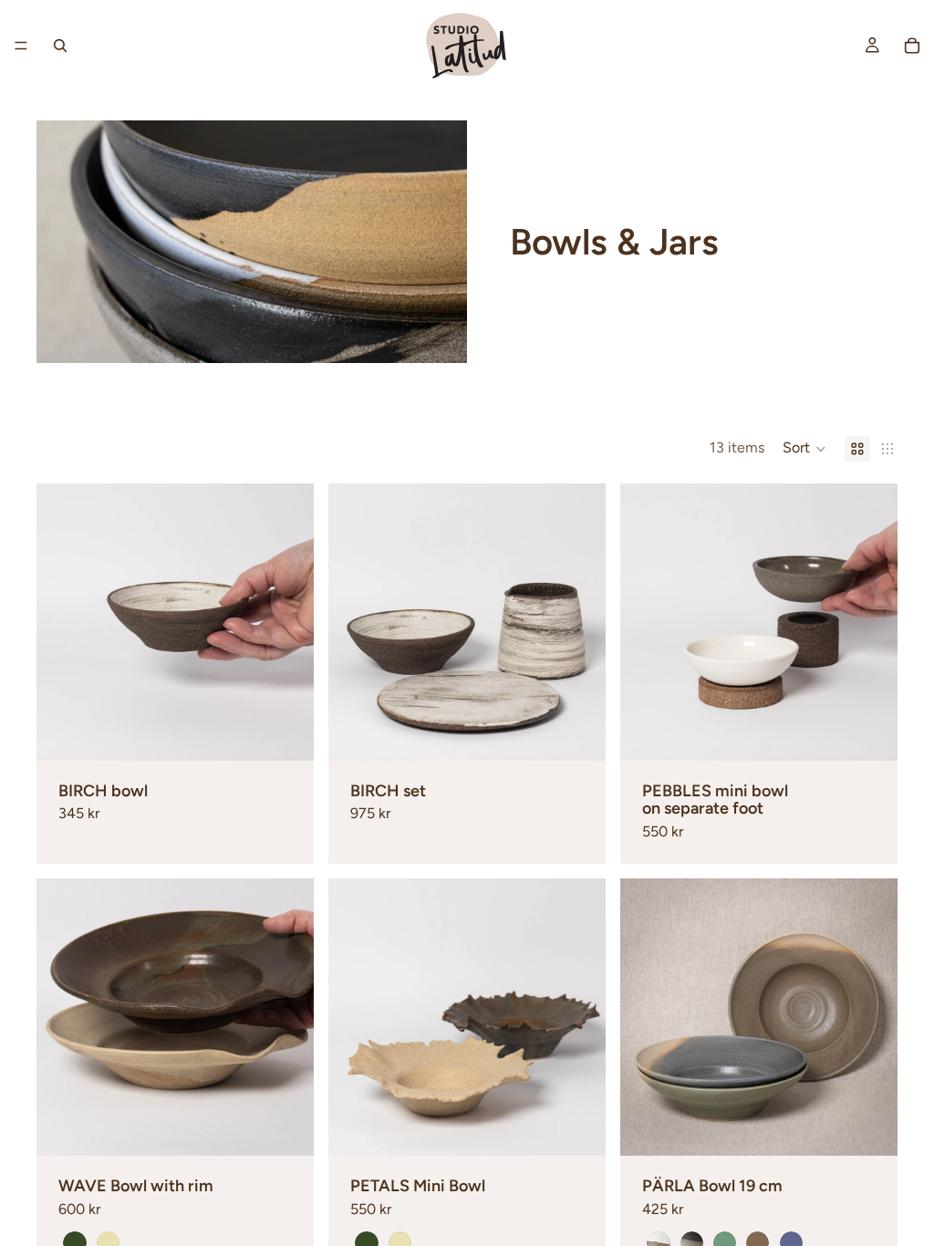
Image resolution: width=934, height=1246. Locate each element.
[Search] (60, 46)
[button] (804, 449)
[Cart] (912, 46)
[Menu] (21, 46)
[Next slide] (286, 622)
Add (301, 732)
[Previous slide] (63, 622)
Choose (885, 732)
